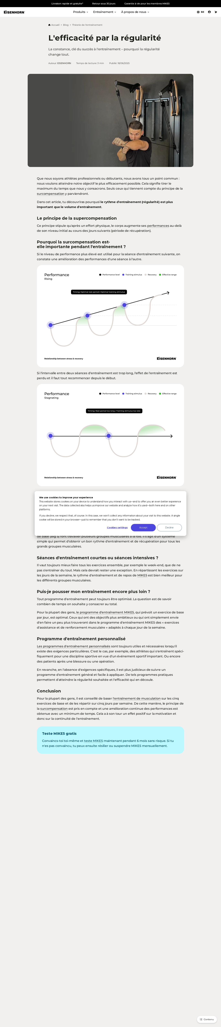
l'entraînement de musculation (137, 698)
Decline (169, 527)
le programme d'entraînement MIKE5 (105, 612)
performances (158, 226)
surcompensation (50, 194)
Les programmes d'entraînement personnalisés (73, 646)
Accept (143, 527)
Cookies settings (117, 527)
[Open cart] (216, 12)
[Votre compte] (209, 12)
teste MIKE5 (93, 741)
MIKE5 (142, 575)
